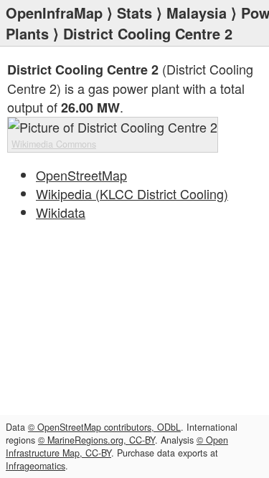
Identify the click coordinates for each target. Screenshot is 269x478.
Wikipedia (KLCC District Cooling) (132, 193)
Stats (134, 12)
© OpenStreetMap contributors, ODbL (104, 427)
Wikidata (60, 212)
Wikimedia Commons (53, 144)
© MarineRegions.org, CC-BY (96, 440)
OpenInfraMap (54, 12)
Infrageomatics (35, 465)
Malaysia (196, 12)
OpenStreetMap (81, 175)
